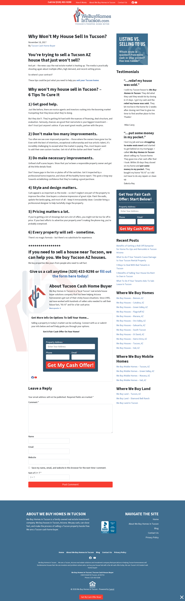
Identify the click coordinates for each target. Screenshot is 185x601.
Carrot (111, 589)
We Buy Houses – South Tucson (131, 329)
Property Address (55, 342)
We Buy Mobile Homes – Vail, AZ (131, 380)
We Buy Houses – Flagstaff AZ (130, 311)
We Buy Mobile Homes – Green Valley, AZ (135, 371)
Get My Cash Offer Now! (91, 597)
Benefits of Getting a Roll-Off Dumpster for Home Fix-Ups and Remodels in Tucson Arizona (136, 249)
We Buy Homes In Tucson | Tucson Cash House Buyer (92, 572)
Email (74, 352)
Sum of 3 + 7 (34, 472)
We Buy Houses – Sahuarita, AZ (130, 325)
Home (156, 519)
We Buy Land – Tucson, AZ (128, 394)
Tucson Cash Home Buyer (43, 45)
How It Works (81, 2)
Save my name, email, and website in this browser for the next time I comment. (69, 467)
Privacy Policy (152, 537)
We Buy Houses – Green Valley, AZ (132, 307)
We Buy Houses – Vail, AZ (128, 348)
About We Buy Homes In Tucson (102, 2)
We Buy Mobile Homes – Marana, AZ (133, 375)
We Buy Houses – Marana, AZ (129, 316)
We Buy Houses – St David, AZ (130, 334)
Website (32, 457)
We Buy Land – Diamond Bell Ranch (133, 398)
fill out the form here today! (81, 274)
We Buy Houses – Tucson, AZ (129, 343)
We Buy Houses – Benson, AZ (129, 298)
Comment (33, 402)
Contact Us (122, 2)
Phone (49, 352)
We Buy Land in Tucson (127, 403)
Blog (156, 528)
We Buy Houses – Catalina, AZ (130, 302)
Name (31, 436)
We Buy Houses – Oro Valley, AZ (131, 320)
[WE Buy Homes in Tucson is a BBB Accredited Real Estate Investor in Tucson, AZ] (108, 527)
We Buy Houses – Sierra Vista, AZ (131, 339)
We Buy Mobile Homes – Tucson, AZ (133, 366)
